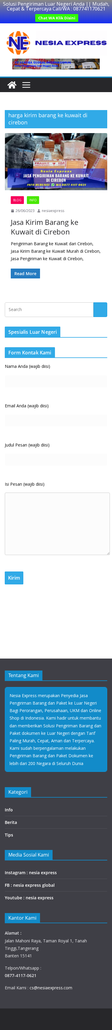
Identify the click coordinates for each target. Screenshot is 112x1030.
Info (33, 200)
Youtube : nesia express (29, 898)
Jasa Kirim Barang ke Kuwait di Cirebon (44, 226)
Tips (9, 835)
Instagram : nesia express (31, 872)
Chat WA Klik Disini (56, 18)
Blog (17, 200)
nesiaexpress (53, 210)
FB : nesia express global (30, 885)
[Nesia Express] (12, 85)
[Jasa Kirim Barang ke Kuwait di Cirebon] (56, 161)
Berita (11, 822)
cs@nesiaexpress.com (50, 988)
